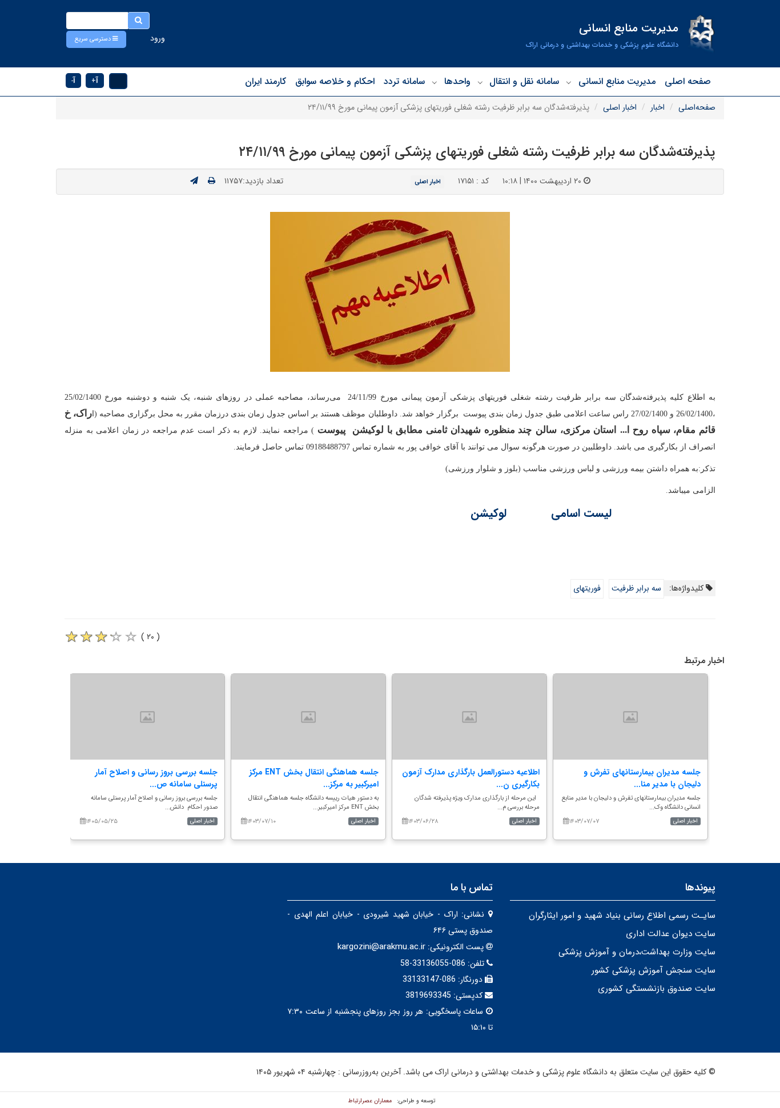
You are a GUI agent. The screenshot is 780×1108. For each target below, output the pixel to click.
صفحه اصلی (688, 81)
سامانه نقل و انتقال (524, 81)
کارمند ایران (265, 81)
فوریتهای (587, 588)
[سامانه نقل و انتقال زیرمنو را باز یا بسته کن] (480, 82)
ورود (157, 38)
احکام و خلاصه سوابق (335, 81)
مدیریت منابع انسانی (617, 81)
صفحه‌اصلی (696, 107)
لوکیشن (490, 513)
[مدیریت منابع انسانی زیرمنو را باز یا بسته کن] (569, 82)
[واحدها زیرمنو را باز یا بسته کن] (434, 82)
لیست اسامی (580, 513)
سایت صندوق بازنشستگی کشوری (656, 988)
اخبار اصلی (620, 107)
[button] (96, 39)
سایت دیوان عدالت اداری (670, 934)
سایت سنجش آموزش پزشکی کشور (653, 970)
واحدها (457, 81)
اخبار (657, 107)
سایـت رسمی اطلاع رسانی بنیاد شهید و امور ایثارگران (622, 915)
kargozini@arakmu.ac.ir (381, 947)
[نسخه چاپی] (211, 181)
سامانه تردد (404, 81)
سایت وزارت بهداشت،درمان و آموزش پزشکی (636, 952)
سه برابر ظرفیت (636, 588)
